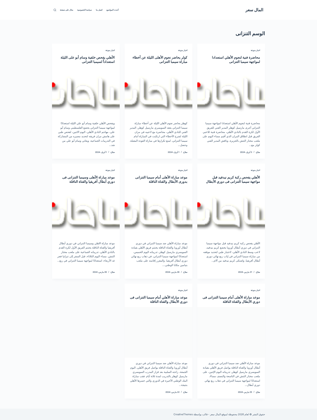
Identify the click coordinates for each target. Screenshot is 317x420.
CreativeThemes (183, 414)
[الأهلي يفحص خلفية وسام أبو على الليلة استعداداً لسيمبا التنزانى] (86, 92)
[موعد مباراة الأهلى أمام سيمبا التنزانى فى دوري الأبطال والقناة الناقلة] (231, 332)
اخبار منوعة (255, 50)
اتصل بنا (99, 10)
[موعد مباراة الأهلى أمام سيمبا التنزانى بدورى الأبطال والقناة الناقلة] (158, 212)
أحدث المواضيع (112, 10)
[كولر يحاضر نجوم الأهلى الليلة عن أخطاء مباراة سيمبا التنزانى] (158, 92)
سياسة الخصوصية (84, 10)
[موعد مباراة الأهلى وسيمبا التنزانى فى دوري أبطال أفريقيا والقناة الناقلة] (86, 212)
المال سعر (254, 9)
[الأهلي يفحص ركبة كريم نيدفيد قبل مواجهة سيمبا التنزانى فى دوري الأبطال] (231, 212)
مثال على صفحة (66, 10)
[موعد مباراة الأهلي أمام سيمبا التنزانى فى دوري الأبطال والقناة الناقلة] (158, 332)
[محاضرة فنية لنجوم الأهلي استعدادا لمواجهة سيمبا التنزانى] (231, 92)
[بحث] (55, 10)
